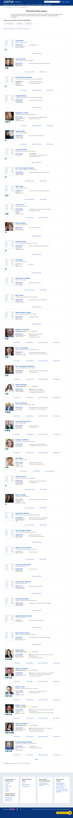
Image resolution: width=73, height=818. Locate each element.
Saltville (6, 787)
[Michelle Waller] (9, 226)
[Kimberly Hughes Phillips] (9, 745)
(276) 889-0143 (19, 135)
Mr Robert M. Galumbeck (23, 77)
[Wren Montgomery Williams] (9, 369)
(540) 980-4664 (19, 569)
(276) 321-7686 (19, 154)
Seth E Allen (19, 186)
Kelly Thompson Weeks (23, 530)
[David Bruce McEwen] (9, 516)
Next (36, 759)
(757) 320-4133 (19, 746)
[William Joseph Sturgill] (9, 315)
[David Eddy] (9, 263)
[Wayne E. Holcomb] (9, 672)
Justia (7, 809)
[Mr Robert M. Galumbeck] (9, 80)
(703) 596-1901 (19, 728)
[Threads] (15, 809)
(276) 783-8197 (19, 282)
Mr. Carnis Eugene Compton (24, 168)
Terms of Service (53, 809)
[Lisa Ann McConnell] (9, 602)
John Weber (19, 458)
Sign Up (67, 1)
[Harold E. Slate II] (9, 480)
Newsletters (39, 4)
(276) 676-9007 (19, 117)
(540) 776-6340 (19, 462)
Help (48, 809)
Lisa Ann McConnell (22, 599)
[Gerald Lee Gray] (9, 244)
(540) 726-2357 (19, 637)
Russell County (8, 800)
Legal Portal (40, 809)
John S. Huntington (21, 348)
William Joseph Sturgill (23, 312)
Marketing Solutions (47, 4)
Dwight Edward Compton (23, 616)
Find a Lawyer (6, 4)
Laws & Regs (33, 4)
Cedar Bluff (7, 783)
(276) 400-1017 (19, 190)
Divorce (23, 783)
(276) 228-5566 (19, 299)
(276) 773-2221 (19, 499)
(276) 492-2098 (19, 209)
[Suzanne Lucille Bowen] (9, 568)
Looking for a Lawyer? (62, 812)
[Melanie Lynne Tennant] (9, 551)
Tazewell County (8, 797)
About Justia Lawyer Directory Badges (60, 783)
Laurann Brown (20, 59)
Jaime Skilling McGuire (23, 421)
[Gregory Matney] (9, 99)
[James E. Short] (9, 690)
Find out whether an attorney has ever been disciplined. (44, 784)
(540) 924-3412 (19, 334)
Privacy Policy (59, 809)
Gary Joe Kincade (21, 149)
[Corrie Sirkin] (9, 653)
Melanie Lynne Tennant (23, 547)
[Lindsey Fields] (9, 134)
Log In (63, 1)
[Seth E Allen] (9, 189)
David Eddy (19, 260)
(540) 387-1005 (19, 425)
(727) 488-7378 (19, 517)
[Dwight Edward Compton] (9, 619)
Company (45, 809)
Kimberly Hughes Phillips (23, 742)
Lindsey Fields (20, 131)
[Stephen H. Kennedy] (9, 333)
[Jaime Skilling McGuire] (9, 424)
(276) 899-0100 (19, 172)
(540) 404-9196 (19, 407)
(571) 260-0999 (19, 654)
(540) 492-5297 (19, 389)
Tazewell (7, 789)
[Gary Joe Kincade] (9, 153)
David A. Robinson (21, 403)
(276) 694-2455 (19, 370)
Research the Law (20, 4)
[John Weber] (9, 461)
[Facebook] (12, 809)
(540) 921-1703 (19, 586)
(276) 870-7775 (19, 45)
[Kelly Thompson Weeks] (9, 533)
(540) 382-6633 (19, 352)
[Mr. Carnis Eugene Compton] (9, 171)
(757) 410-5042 (19, 691)
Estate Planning (25, 786)
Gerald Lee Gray (20, 241)
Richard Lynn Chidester (23, 582)
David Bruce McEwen (22, 513)
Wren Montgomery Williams (24, 366)
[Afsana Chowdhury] (9, 727)
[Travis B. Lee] (9, 208)
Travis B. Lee (19, 205)
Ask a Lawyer (13, 4)
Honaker (7, 791)
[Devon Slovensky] (9, 388)
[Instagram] (14, 809)
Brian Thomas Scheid (22, 633)
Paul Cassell (19, 295)
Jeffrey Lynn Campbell (22, 278)
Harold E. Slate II (20, 476)
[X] (18, 809)
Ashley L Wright (20, 495)
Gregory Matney (20, 96)
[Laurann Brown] (9, 62)
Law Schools (27, 4)
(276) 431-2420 (19, 603)
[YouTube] (11, 809)
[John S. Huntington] (9, 351)
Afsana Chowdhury (21, 723)
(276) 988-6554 (19, 100)
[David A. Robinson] (9, 406)
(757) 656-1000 (19, 673)
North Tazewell (8, 786)
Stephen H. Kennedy (22, 329)
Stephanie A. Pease (21, 113)
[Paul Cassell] (9, 298)
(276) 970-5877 (19, 227)
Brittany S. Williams (21, 440)
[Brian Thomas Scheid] (9, 636)
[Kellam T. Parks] (9, 708)
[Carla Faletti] (9, 44)
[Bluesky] (17, 809)
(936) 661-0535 (19, 534)
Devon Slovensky (21, 385)
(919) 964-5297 (19, 63)
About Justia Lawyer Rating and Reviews (61, 791)
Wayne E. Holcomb (21, 668)
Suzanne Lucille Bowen (23, 564)
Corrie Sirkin (19, 650)
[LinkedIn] (9, 809)
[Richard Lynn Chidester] (9, 585)
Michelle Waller (20, 223)
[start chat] (70, 813)
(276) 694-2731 (19, 480)
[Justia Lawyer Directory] (8, 2)
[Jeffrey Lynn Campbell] (9, 281)
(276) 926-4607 (19, 245)
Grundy (6, 784)
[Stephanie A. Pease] (9, 116)
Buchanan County (8, 799)
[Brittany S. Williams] (9, 443)
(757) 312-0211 (19, 709)
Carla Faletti (19, 40)
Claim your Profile (59, 787)
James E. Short (20, 687)
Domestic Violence (26, 784)
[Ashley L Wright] (9, 498)
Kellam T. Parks (20, 705)
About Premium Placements (62, 789)
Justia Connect (34, 809)
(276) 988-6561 (19, 81)
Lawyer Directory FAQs (61, 785)
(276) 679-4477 (19, 316)
